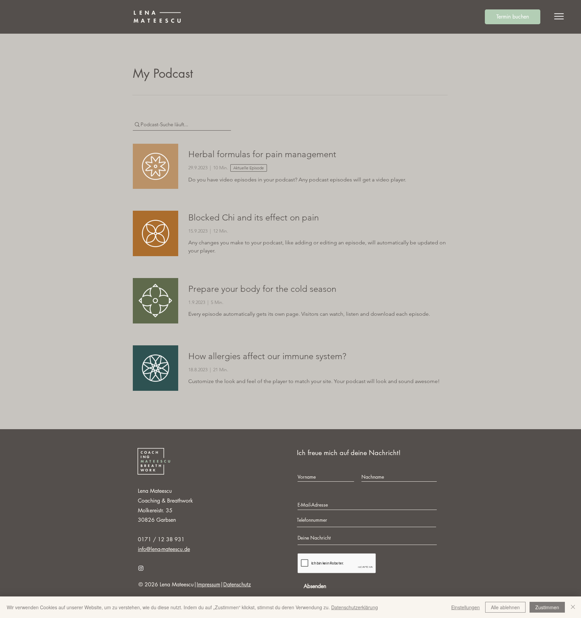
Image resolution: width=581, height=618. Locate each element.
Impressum (208, 584)
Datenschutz (237, 584)
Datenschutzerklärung (354, 607)
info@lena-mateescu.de (164, 549)
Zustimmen (547, 607)
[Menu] (559, 16)
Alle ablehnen (505, 607)
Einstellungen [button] (465, 607)
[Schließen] (573, 607)
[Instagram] (141, 568)
